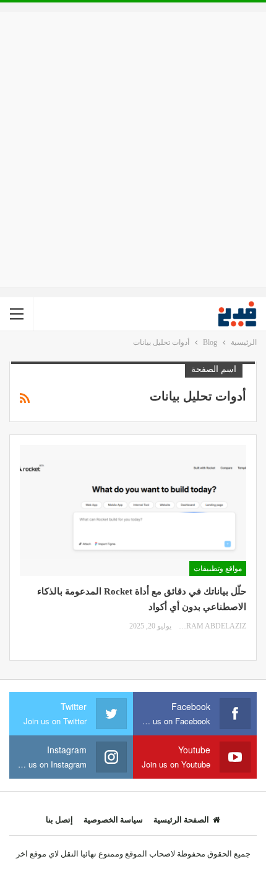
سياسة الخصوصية (113, 819)
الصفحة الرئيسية (181, 819)
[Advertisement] (133, 149)
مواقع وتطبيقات (218, 568)
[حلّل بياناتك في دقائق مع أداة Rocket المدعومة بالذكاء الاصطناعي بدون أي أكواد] (133, 510)
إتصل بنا (59, 819)
